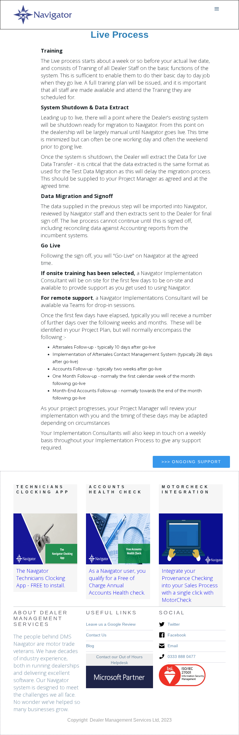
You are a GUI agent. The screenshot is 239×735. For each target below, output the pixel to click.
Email (173, 645)
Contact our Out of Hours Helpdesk (119, 659)
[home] (42, 14)
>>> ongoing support (191, 461)
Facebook (177, 635)
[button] (217, 9)
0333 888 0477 (182, 656)
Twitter (174, 624)
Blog (90, 645)
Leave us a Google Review (111, 624)
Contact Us (96, 635)
